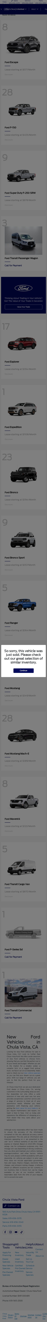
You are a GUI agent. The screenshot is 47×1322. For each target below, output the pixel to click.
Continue (23, 671)
